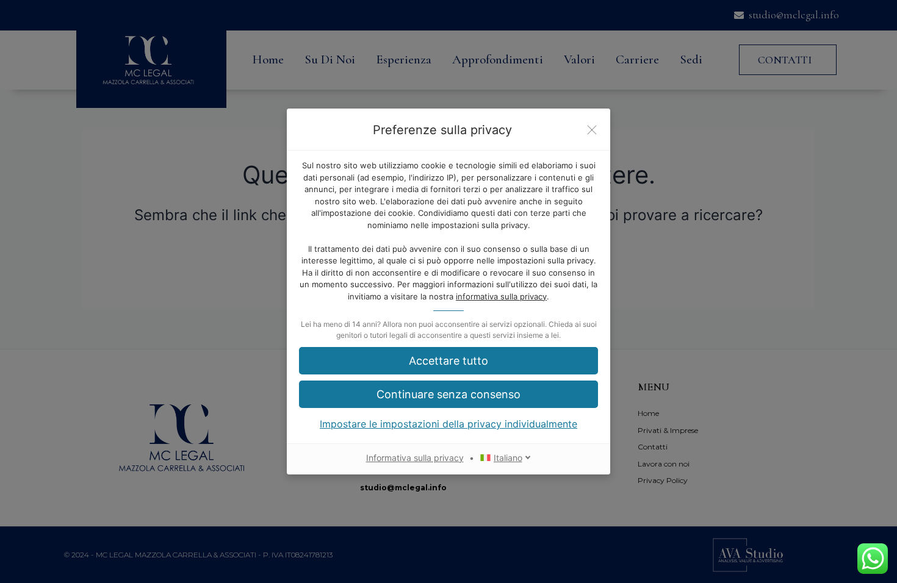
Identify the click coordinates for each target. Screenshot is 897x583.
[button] (448, 360)
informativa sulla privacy (501, 296)
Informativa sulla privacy (415, 457)
